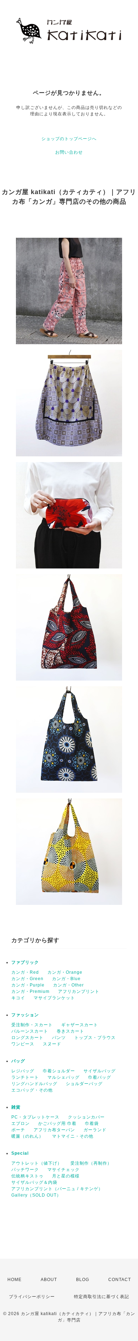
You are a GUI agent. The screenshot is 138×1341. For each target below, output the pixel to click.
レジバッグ (22, 1070)
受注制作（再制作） (91, 1163)
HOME (14, 1279)
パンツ (59, 1037)
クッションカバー (86, 1117)
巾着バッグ (99, 1077)
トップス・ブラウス (95, 1037)
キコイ (18, 997)
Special (20, 1153)
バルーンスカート (29, 1031)
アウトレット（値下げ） (36, 1163)
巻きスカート (70, 1031)
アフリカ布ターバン (54, 1129)
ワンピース (22, 1044)
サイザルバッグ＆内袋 (34, 1182)
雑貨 (16, 1107)
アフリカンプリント (78, 991)
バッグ (18, 1061)
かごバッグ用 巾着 (57, 1123)
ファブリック (25, 962)
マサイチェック (63, 1169)
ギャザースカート (79, 1024)
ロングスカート (27, 1037)
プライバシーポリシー (32, 1296)
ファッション (25, 1014)
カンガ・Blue (66, 978)
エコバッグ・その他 (32, 1090)
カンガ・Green (27, 978)
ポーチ (18, 1129)
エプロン (20, 1123)
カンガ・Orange (64, 972)
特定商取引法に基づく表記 (101, 1296)
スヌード (52, 1044)
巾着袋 (92, 1123)
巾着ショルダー (59, 1070)
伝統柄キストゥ (27, 1176)
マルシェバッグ (63, 1077)
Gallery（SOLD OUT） (36, 1195)
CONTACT (119, 1279)
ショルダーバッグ (84, 1083)
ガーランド (95, 1129)
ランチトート (25, 1077)
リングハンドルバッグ (34, 1083)
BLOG (82, 1279)
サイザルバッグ (100, 1070)
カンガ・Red (25, 972)
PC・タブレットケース (35, 1117)
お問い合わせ (69, 152)
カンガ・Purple (28, 985)
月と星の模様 (66, 1176)
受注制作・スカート (32, 1024)
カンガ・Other (68, 985)
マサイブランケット (54, 997)
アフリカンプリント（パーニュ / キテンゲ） (57, 1188)
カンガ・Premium (30, 991)
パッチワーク (25, 1169)
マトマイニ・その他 (72, 1136)
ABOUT (49, 1279)
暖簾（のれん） (27, 1136)
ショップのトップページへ (69, 138)
